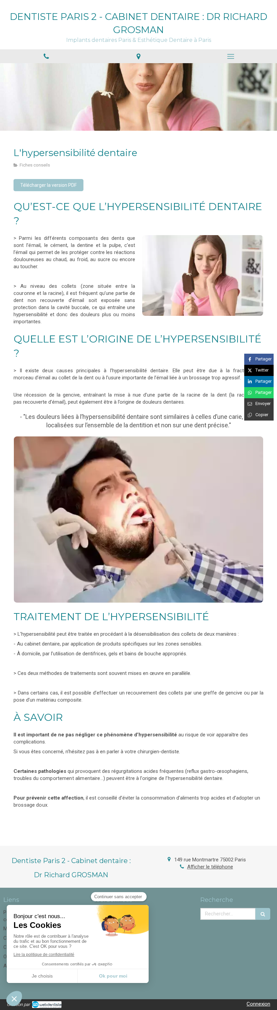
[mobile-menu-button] (231, 56)
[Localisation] (138, 56)
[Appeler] (46, 56)
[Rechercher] (262, 914)
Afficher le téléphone (210, 867)
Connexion (258, 1004)
